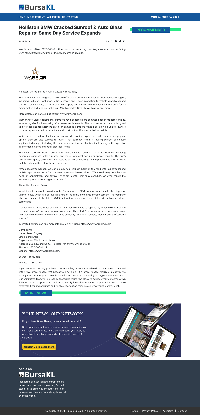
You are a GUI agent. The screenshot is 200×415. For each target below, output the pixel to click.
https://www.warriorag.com (67, 113)
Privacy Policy (150, 410)
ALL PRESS (53, 17)
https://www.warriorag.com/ (44, 250)
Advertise (168, 410)
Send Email (32, 236)
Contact (182, 410)
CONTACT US (70, 17)
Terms (134, 410)
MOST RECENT (36, 17)
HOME (21, 17)
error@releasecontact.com (110, 275)
